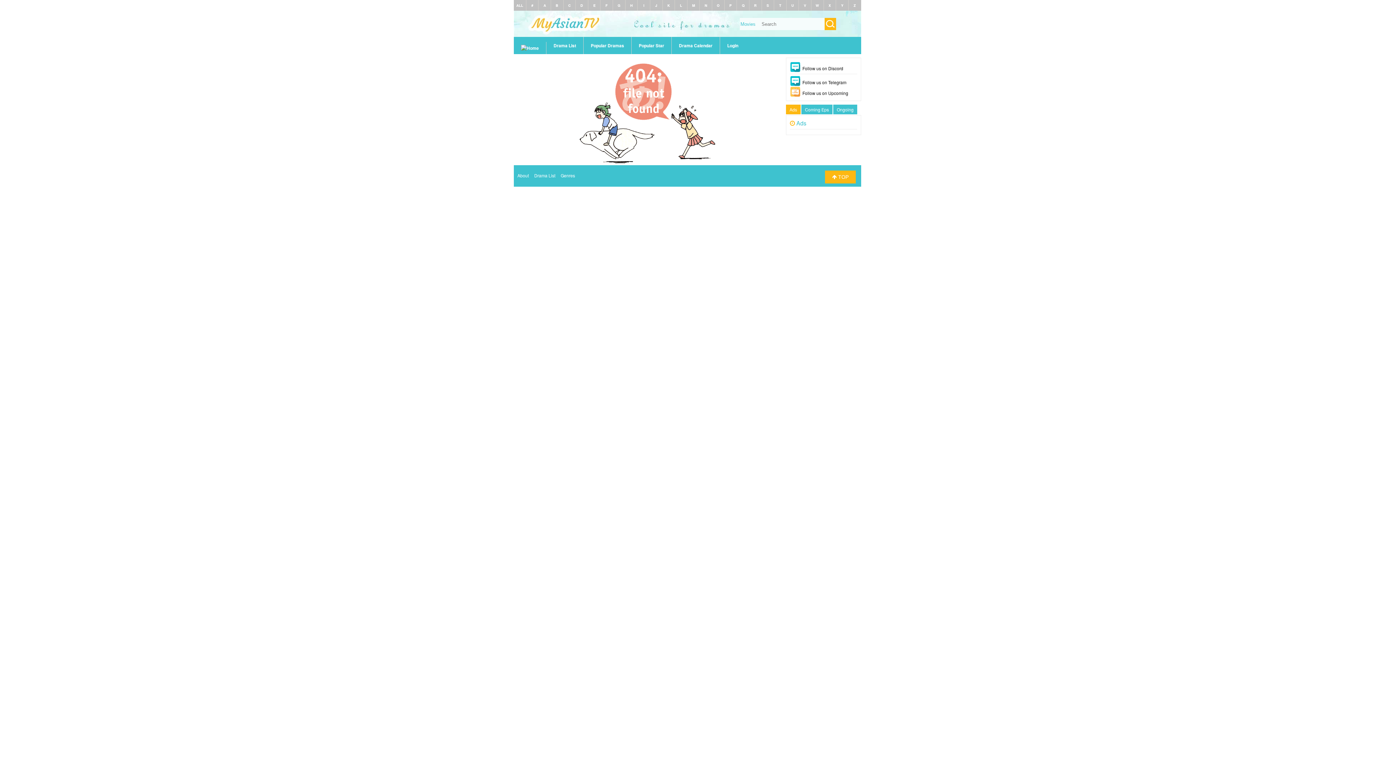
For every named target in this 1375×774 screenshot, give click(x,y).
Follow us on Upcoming (825, 93)
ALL (519, 5)
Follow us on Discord (822, 68)
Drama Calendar (696, 45)
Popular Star (651, 45)
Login (732, 45)
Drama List (565, 45)
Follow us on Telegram (824, 82)
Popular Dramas (607, 45)
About (523, 175)
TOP (843, 177)
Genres (568, 175)
